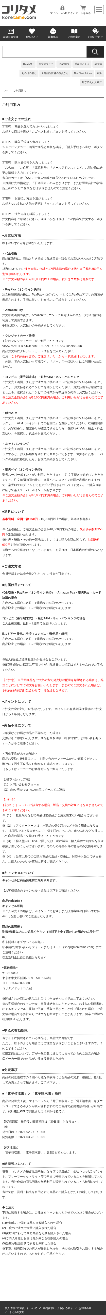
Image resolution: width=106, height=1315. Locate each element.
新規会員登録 (10, 37)
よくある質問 (16, 1312)
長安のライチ (46, 63)
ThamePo (64, 63)
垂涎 (99, 73)
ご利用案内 (74, 37)
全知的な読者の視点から (55, 73)
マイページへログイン (62, 13)
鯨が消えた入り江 (92, 82)
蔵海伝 (98, 63)
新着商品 (53, 37)
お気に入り (32, 37)
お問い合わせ (95, 37)
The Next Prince (83, 73)
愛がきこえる (82, 63)
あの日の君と (29, 73)
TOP (5, 90)
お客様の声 (85, 1308)
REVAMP (28, 63)
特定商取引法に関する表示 (58, 1308)
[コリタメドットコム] (19, 17)
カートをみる (83, 13)
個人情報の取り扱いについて (21, 1308)
